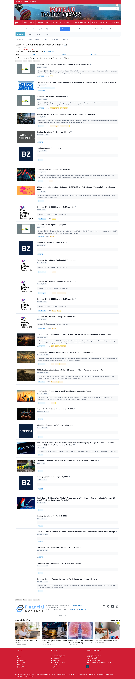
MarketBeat (41, 76)
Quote (35, 54)
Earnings (65, 108)
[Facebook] (108, 608)
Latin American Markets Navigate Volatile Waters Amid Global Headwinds (65, 352)
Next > (37, 61)
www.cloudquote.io (77, 605)
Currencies (45, 39)
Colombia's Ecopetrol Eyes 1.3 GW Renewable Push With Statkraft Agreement (68, 461)
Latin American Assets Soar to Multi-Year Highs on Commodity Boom (64, 391)
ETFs (38, 34)
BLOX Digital (109, 674)
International (54, 39)
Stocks (30, 34)
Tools (46, 34)
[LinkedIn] (112, 608)
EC (64, 44)
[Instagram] (117, 608)
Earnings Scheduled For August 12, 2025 (53, 477)
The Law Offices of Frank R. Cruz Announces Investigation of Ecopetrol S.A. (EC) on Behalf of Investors (77, 82)
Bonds (52, 346)
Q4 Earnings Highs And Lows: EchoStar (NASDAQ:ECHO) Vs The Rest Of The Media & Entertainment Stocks (76, 188)
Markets (20, 34)
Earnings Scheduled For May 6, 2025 (52, 242)
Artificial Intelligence (54, 108)
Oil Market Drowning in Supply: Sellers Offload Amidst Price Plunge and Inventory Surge (71, 370)
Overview (29, 39)
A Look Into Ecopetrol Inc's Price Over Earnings (56, 425)
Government (63, 346)
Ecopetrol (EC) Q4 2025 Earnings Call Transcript (56, 260)
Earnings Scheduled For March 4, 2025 (53, 516)
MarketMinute (42, 346)
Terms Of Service (84, 609)
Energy (64, 293)
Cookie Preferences (29, 676)
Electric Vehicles (54, 381)
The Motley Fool (42, 218)
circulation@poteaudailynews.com (101, 662)
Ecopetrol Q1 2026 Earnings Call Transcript (54, 169)
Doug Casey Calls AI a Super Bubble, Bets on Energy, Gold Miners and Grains (67, 114)
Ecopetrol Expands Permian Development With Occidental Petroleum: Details (68, 579)
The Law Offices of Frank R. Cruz (47, 87)
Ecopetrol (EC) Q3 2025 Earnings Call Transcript (56, 281)
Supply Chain (66, 126)
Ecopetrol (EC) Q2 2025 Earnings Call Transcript (56, 317)
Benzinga (41, 142)
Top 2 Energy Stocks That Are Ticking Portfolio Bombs (59, 547)
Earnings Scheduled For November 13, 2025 (54, 132)
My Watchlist (99, 29)
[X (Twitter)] (104, 608)
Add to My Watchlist (49, 51)
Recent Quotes (83, 29)
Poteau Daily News (30, 674)
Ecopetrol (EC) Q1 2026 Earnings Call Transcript (56, 207)
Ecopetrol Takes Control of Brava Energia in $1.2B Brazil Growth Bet (64, 65)
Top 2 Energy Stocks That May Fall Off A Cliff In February (60, 563)
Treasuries (64, 39)
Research (94, 54)
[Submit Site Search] (117, 8)
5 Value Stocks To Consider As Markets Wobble (56, 409)
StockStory (41, 200)
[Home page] (67, 9)
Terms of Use (55, 674)
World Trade (62, 364)
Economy (57, 346)
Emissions (59, 293)
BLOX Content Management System (93, 674)
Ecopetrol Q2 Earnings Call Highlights (52, 96)
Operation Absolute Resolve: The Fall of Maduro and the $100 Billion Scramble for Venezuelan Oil (74, 334)
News (37, 39)
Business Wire (42, 90)
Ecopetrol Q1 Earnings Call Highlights (52, 225)
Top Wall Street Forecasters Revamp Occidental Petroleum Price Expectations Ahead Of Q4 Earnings (77, 532)
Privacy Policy (72, 609)
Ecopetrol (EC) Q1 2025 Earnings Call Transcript (56, 299)
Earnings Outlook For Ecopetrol (50, 148)
